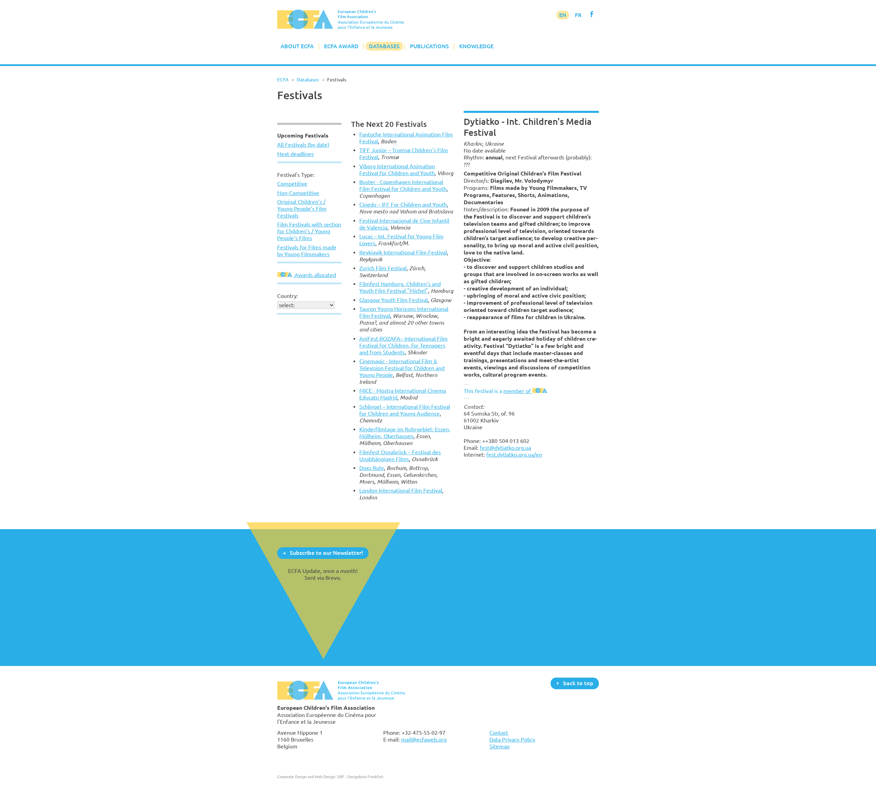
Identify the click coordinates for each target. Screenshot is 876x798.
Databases (384, 46)
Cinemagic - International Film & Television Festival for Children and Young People (402, 368)
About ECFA (297, 46)
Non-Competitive (298, 193)
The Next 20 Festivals (389, 124)
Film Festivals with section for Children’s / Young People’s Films (309, 231)
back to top (578, 683)
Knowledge (476, 46)
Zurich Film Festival (383, 268)
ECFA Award (341, 46)
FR (578, 15)
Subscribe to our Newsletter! (326, 552)
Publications (429, 46)
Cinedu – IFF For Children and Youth (403, 204)
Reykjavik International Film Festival (403, 252)
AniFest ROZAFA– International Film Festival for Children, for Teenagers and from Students (403, 345)
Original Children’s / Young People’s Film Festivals (301, 209)
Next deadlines (295, 154)
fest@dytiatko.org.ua (505, 448)
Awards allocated (314, 275)
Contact (498, 733)
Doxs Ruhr (371, 468)
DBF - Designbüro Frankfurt (360, 776)
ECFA (282, 79)
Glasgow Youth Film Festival (393, 300)
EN (562, 15)
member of (517, 391)
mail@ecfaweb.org (424, 739)
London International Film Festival (400, 490)
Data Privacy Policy (512, 739)
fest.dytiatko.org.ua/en (514, 455)
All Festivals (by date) (303, 145)
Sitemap (499, 746)
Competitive (292, 184)
